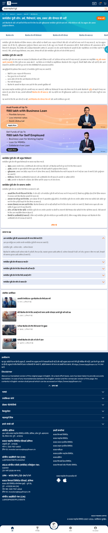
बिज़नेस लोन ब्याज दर (86, 35)
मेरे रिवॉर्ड (37, 531)
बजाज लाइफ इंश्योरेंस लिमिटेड (62, 446)
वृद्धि (90, 89)
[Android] (59, 480)
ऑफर (70, 531)
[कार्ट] (105, 3)
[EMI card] (94, 3)
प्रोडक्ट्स (54, 527)
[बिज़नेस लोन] (54, 116)
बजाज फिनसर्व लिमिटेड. (60, 434)
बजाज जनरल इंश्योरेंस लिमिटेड (63, 442)
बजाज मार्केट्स (57, 450)
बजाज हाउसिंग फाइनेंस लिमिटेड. (63, 453)
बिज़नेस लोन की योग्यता (60, 35)
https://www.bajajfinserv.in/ (86, 364)
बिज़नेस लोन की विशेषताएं (33, 35)
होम (12, 531)
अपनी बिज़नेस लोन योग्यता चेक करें (39, 99)
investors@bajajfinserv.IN (19, 492)
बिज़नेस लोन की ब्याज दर (40, 92)
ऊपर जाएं (55, 386)
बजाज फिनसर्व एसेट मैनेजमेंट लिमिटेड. (65, 465)
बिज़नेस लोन (10, 35)
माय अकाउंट (95, 531)
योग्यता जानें (101, 18)
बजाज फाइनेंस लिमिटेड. (60, 438)
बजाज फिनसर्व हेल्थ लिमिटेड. (62, 461)
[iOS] (65, 480)
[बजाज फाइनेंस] (12, 3)
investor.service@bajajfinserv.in (22, 449)
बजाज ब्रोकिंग (57, 457)
